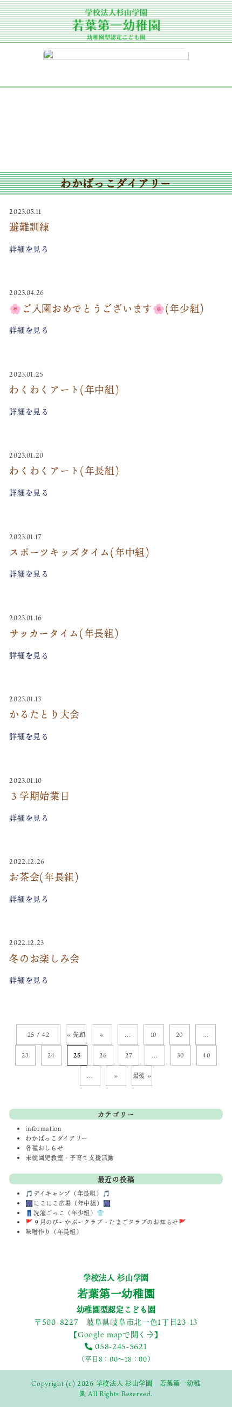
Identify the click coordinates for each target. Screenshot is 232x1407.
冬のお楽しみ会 (44, 959)
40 (206, 1055)
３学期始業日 (39, 796)
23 (25, 1055)
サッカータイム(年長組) (64, 633)
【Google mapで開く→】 (116, 1334)
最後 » (142, 1075)
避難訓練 (29, 227)
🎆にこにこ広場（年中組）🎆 (68, 1203)
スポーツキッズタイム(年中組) (79, 552)
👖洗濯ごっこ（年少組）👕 (64, 1212)
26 (102, 1055)
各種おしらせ (44, 1148)
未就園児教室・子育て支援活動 (69, 1157)
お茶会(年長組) (44, 877)
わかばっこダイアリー (56, 1138)
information (43, 1128)
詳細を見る (29, 248)
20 (179, 1034)
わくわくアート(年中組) (64, 390)
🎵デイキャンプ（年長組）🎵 (67, 1193)
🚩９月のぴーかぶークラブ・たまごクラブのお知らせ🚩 (106, 1222)
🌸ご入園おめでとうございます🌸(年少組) (106, 309)
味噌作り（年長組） (53, 1231)
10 (154, 1034)
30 (181, 1055)
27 (128, 1055)
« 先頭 (76, 1034)
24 (51, 1055)
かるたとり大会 (44, 714)
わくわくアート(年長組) (64, 471)
